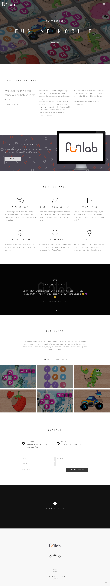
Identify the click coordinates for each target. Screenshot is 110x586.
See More (55, 42)
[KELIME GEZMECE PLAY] (55, 400)
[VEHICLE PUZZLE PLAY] (92, 400)
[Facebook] (50, 555)
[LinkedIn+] (59, 555)
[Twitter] (55, 555)
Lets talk (13, 159)
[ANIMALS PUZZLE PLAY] (92, 376)
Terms (55, 569)
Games (46, 359)
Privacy (55, 571)
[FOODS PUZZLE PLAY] (18, 400)
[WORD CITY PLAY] (18, 376)
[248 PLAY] (55, 376)
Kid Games (61, 359)
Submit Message (77, 470)
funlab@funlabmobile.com (71, 444)
